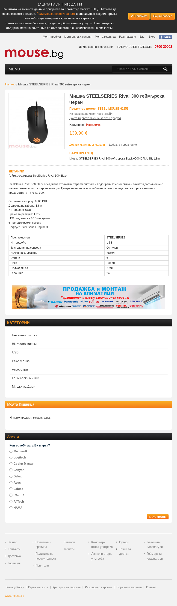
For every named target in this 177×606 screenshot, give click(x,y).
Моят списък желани (77, 36)
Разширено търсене (98, 587)
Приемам (140, 16)
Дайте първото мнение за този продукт (95, 118)
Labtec (18, 489)
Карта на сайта (38, 587)
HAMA (18, 508)
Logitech (20, 457)
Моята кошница (105, 36)
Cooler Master (23, 463)
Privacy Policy (15, 587)
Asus (17, 482)
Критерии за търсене (67, 587)
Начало (10, 84)
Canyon (19, 470)
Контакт (151, 587)
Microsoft (20, 451)
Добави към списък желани (87, 144)
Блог (142, 36)
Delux (18, 476)
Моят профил (52, 36)
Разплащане (127, 36)
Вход (152, 36)
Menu (14, 69)
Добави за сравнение (123, 144)
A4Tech (19, 501)
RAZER (19, 495)
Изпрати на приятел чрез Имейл (90, 113)
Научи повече (162, 16)
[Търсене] (167, 69)
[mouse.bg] (34, 53)
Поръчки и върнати (129, 587)
